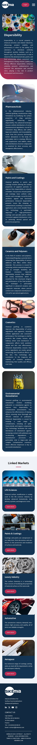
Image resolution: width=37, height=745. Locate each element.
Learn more (10, 507)
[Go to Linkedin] (6, 707)
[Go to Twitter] (9, 707)
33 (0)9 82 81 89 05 (14, 725)
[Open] (33, 5)
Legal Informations (21, 736)
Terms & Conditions (13, 738)
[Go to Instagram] (16, 707)
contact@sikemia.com (16, 727)
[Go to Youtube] (13, 707)
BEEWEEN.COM (18, 740)
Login (25, 5)
